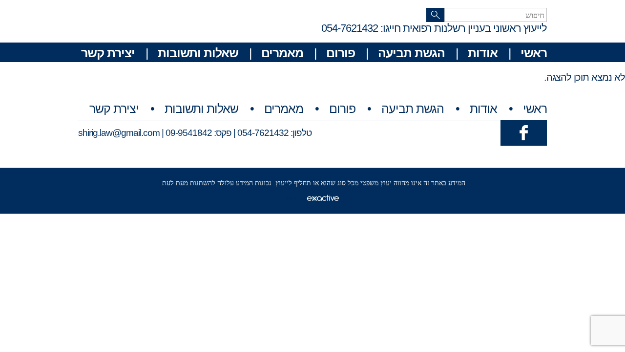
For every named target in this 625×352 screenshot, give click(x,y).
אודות (483, 53)
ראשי (534, 53)
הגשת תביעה (411, 53)
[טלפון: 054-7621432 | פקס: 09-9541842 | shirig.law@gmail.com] (523, 132)
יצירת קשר (108, 53)
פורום (340, 53)
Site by (296, 197)
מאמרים (282, 53)
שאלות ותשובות (198, 53)
